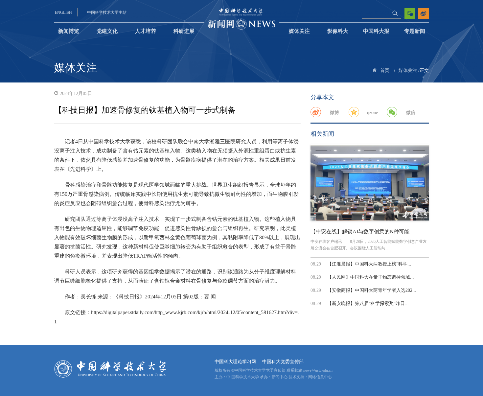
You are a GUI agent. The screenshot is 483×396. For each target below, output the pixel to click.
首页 (384, 70)
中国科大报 (376, 31)
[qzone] (354, 112)
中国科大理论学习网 (235, 361)
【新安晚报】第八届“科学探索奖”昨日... (368, 303)
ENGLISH (63, 12)
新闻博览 (68, 31)
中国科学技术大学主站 (106, 12)
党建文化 (107, 31)
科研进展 (184, 31)
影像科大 (337, 31)
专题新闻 (414, 31)
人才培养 (145, 31)
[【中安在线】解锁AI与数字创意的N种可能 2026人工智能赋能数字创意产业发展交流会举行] (369, 182)
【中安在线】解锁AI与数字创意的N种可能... (361, 231)
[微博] (315, 112)
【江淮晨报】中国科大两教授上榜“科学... (369, 264)
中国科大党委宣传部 (283, 361)
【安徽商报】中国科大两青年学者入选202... (371, 290)
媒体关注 (299, 31)
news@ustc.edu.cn (318, 370)
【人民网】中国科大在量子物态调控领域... (370, 277)
